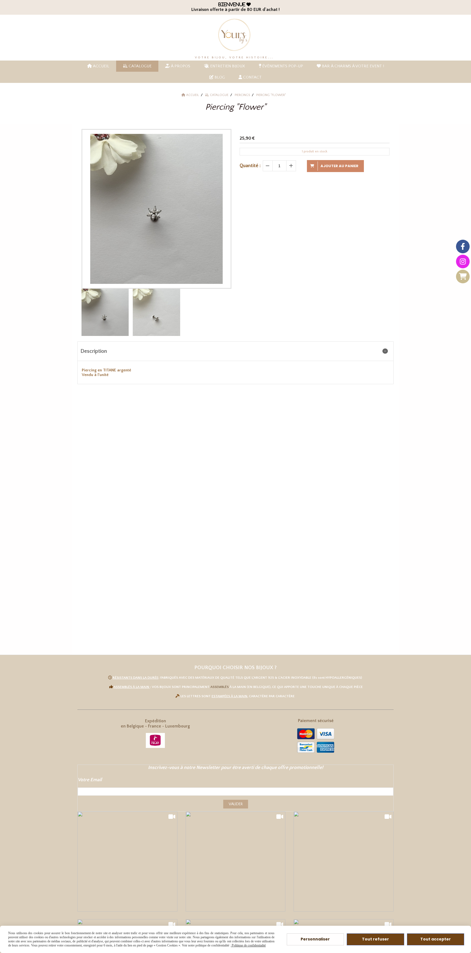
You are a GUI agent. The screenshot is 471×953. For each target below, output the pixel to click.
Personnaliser (315, 939)
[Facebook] (463, 246)
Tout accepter (435, 939)
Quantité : (250, 166)
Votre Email (90, 780)
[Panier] (463, 276)
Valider (236, 804)
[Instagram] (463, 261)
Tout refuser (375, 939)
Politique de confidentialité (248, 945)
